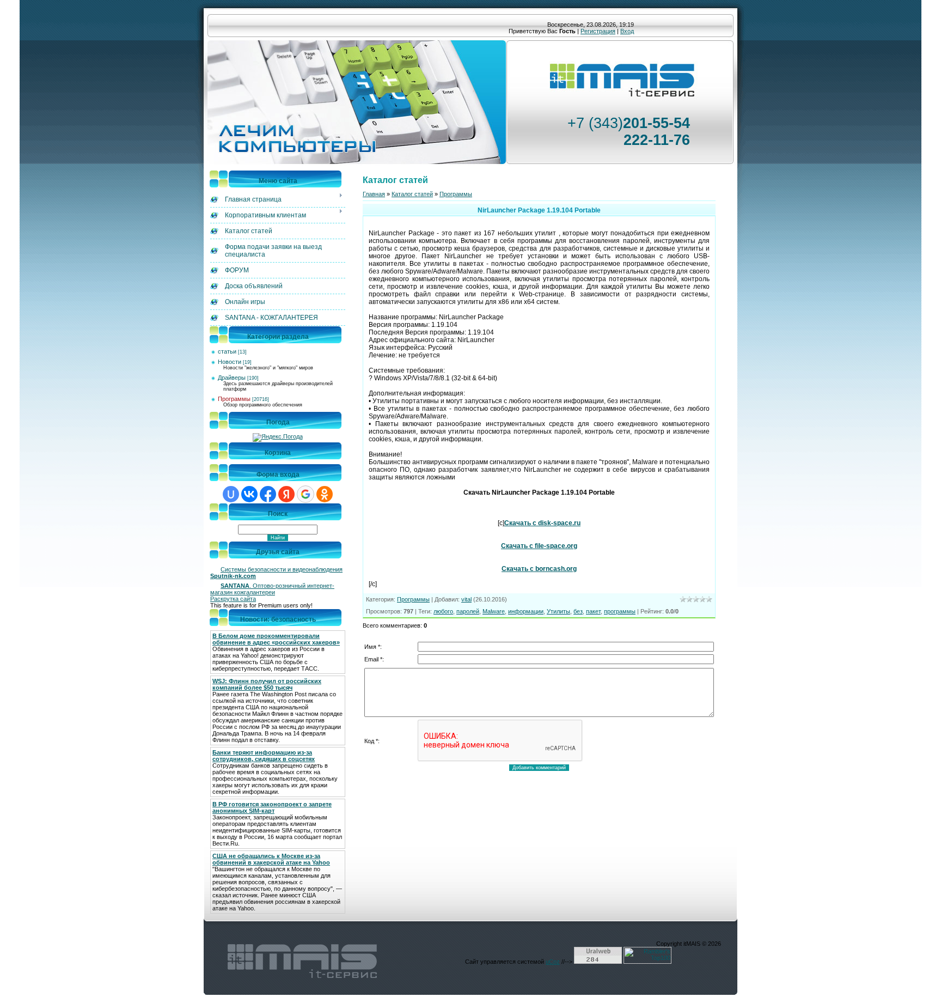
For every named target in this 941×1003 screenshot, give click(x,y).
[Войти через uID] (231, 494)
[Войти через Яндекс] (286, 494)
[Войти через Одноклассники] (324, 494)
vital (466, 599)
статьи (227, 351)
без (578, 611)
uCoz (553, 961)
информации (525, 611)
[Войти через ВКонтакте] (249, 494)
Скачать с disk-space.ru (542, 523)
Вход (627, 31)
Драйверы (232, 377)
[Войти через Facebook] (268, 494)
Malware (493, 611)
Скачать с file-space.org (539, 546)
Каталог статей (412, 194)
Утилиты (558, 611)
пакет (593, 611)
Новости (229, 361)
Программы (234, 399)
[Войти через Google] (305, 494)
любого (443, 611)
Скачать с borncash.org (539, 569)
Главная (374, 194)
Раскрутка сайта (233, 598)
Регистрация (598, 31)
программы (620, 611)
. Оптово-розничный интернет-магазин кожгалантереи (272, 588)
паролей (467, 611)
